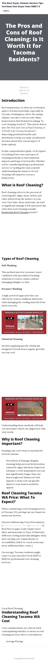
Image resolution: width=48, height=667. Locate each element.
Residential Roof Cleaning (15, 212)
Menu (5, 11)
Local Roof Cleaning (12, 608)
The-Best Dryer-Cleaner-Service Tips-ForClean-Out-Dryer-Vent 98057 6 (23, 5)
